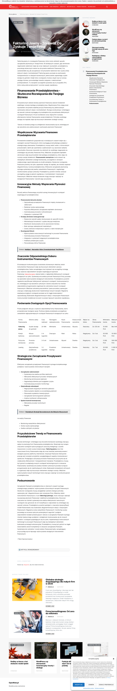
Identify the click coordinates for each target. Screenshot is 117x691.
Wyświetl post (50, 606)
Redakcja (51, 587)
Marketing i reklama (94, 645)
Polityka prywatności (99, 688)
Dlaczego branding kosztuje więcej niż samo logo (100, 49)
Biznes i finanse (43, 6)
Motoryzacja (71, 6)
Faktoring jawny (30, 274)
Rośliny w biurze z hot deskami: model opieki (99, 22)
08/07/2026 (95, 42)
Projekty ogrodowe (17, 645)
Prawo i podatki (81, 6)
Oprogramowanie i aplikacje (45, 645)
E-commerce (66, 645)
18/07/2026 (95, 36)
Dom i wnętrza (54, 6)
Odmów (91, 684)
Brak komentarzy (40, 51)
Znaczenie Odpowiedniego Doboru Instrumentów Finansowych (96, 87)
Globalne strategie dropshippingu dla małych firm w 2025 (60, 581)
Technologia (92, 6)
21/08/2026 (95, 25)
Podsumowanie (93, 103)
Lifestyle (63, 6)
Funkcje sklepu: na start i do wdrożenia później (100, 40)
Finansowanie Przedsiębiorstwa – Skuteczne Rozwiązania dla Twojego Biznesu (96, 73)
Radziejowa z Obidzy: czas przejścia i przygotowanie (99, 57)
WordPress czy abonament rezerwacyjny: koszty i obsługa (99, 32)
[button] (113, 659)
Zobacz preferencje (106, 684)
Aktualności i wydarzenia (30, 6)
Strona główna (13, 14)
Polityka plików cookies (88, 688)
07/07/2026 (95, 52)
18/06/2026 (95, 60)
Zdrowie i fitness (27, 11)
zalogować (26, 564)
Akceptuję (78, 684)
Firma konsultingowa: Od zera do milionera (60, 612)
